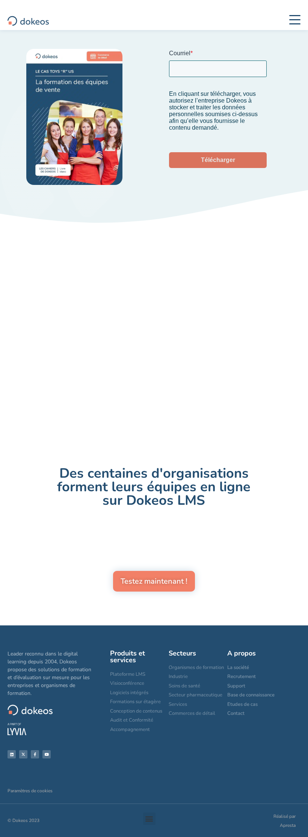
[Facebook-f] (35, 754)
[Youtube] (46, 754)
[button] (149, 819)
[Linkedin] (12, 754)
